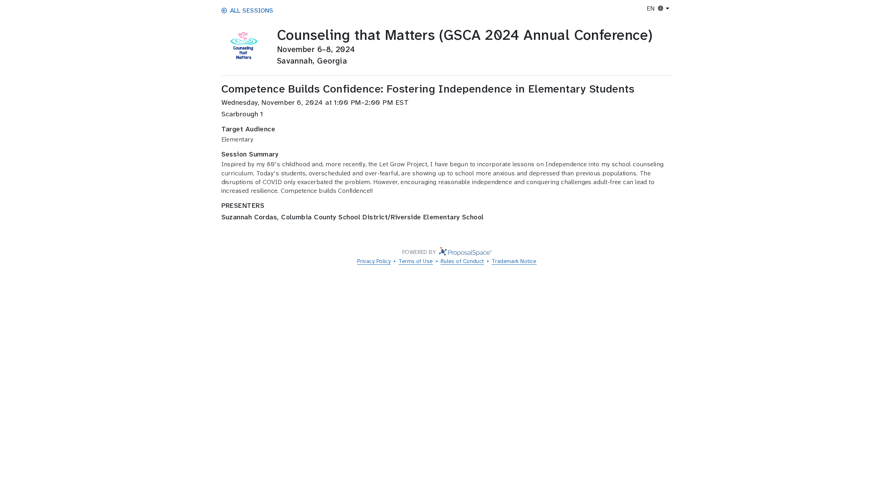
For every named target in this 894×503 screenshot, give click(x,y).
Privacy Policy (374, 261)
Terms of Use (415, 261)
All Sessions (251, 10)
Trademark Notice (514, 261)
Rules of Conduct (462, 261)
